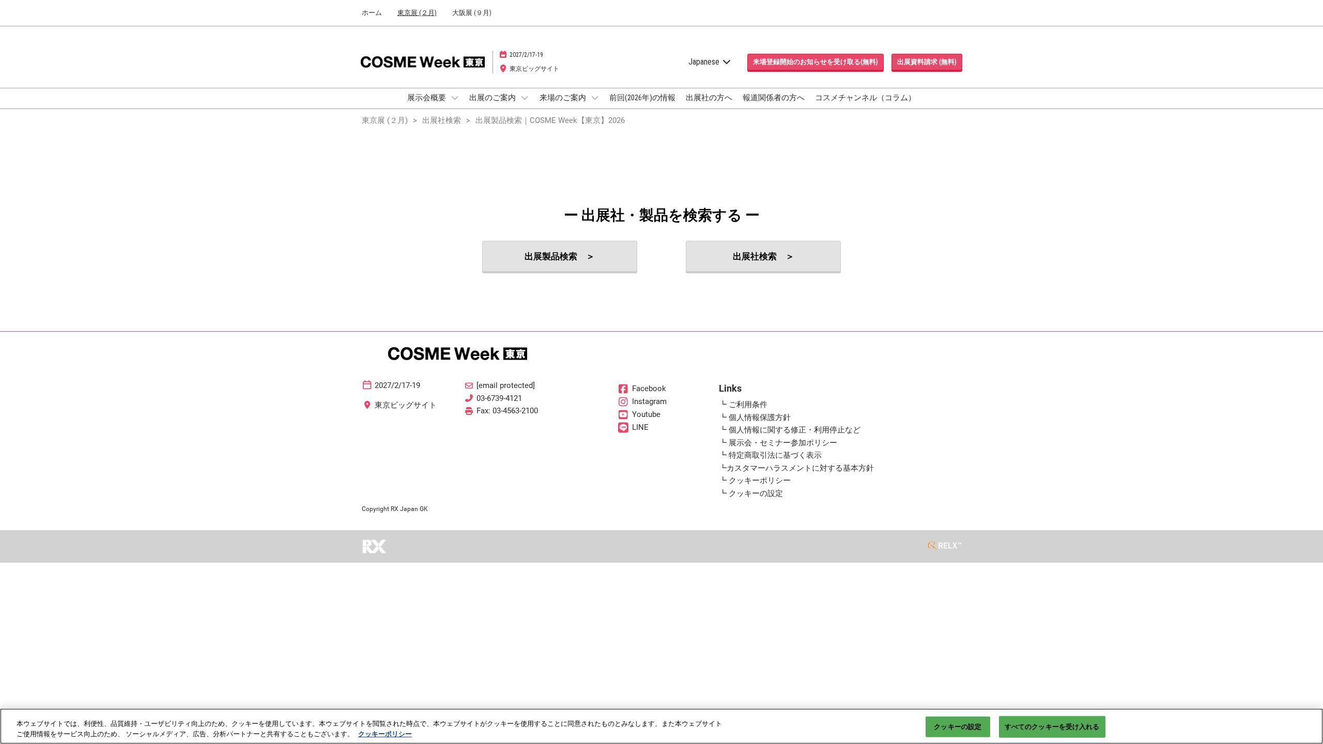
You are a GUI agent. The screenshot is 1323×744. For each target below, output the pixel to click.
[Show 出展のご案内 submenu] (524, 97)
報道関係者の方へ (774, 97)
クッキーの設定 (957, 727)
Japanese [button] (704, 62)
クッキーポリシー (385, 733)
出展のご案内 (493, 97)
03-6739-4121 (499, 398)
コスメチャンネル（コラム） (865, 97)
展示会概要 (427, 97)
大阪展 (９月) (471, 13)
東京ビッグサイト (534, 68)
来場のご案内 (564, 97)
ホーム (372, 13)
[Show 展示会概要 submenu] (454, 97)
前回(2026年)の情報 (642, 97)
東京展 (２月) (417, 13)
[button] (815, 62)
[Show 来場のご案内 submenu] (594, 97)
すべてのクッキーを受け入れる (1052, 727)
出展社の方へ (709, 97)
